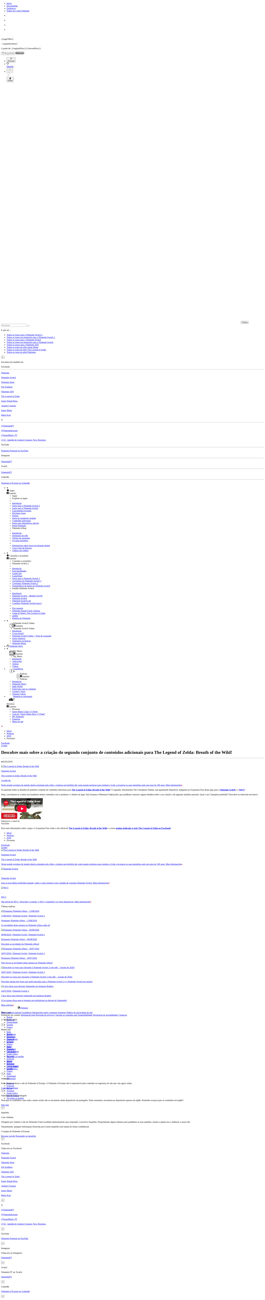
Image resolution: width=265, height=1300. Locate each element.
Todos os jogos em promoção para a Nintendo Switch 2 (31, 337)
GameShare (17, 576)
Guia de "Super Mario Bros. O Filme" (28, 714)
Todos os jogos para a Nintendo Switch (24, 340)
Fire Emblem (6, 387)
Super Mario (6, 410)
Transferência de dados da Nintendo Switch (31, 586)
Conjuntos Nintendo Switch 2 (25, 583)
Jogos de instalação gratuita (24, 518)
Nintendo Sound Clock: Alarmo (26, 611)
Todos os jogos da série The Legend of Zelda (26, 350)
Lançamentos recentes (21, 511)
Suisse (9, 1061)
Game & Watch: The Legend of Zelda (28, 613)
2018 (9, 736)
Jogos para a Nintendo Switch (25, 508)
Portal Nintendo (19, 525)
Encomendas (12, 6)
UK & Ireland (13, 1066)
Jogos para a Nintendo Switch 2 (26, 506)
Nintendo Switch (8, 377)
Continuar (13, 1088)
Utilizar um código (20, 550)
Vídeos (15, 666)
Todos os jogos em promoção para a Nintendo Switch (30, 342)
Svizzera (10, 1091)
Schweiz (10, 1086)
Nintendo (5, 373)
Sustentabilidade (85, 1015)
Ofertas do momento (21, 538)
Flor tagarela (17, 608)
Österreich (11, 1078)
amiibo (15, 616)
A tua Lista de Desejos (22, 548)
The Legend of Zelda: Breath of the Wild (91, 790)
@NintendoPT (7, 426)
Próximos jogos (19, 513)
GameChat (17, 573)
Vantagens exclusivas (21, 641)
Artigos (15, 664)
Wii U (242, 790)
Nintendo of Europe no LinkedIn (15, 483)
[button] (135, 490)
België (9, 1017)
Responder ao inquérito (26, 1136)
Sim (7, 1105)
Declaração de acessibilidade (105, 1015)
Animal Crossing (8, 406)
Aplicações (17, 661)
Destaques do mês (20, 535)
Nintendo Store (7, 382)
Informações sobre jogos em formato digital (31, 545)
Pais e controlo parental (11, 1012)
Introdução (17, 503)
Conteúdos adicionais (21, 521)
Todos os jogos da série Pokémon (21, 352)
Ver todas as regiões (15, 1056)
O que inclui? (18, 633)
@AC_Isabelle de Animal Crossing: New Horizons (23, 440)
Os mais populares (20, 540)
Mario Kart (6, 415)
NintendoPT (6, 461)
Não (3, 1105)
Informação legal (28, 1015)
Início (9, 3)
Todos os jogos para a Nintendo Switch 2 (25, 335)
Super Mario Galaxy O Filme (25, 711)
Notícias (10, 733)
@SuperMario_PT (9, 435)
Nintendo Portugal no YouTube (14, 451)
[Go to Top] (132, 726)
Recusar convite (8, 1136)
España (10, 1025)
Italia (9, 1032)
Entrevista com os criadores (24, 689)
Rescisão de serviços (45, 1015)
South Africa (12, 1054)
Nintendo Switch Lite (21, 601)
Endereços (11, 8)
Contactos (122, 1015)
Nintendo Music (19, 643)
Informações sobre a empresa (44, 1012)
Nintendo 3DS (7, 391)
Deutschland (12, 1022)
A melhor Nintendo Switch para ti (27, 603)
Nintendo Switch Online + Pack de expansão (31, 636)
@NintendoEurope (9, 430)
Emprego (16, 719)
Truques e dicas (19, 694)
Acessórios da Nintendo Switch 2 (26, 581)
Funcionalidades (19, 571)
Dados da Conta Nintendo (18, 11)
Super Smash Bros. (9, 401)
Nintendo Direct (19, 684)
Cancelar (5, 1088)
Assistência (27, 1012)
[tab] (132, 1007)
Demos (15, 516)
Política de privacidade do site (79, 1012)
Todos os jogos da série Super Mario (22, 347)
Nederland (11, 1076)
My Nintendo (18, 716)
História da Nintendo (21, 618)
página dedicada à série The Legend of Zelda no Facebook (143, 828)
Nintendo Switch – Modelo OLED (27, 596)
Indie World (17, 686)
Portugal (10, 1056)
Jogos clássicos (18, 638)
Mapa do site (17, 721)
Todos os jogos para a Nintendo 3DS (23, 345)
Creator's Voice (18, 691)
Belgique (10, 1037)
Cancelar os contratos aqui (66, 1015)
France (10, 1027)
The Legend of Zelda (10, 396)
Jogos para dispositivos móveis (25, 523)
